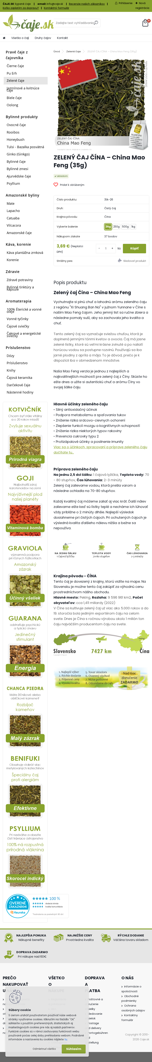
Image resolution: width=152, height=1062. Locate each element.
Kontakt (62, 38)
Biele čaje (14, 98)
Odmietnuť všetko (44, 1049)
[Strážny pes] (125, 261)
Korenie (13, 260)
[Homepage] (4, 38)
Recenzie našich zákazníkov (87, 4)
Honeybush (15, 139)
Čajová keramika (19, 377)
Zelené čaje (15, 80)
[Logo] (28, 23)
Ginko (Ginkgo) (18, 154)
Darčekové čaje (18, 385)
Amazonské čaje (19, 232)
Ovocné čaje (16, 125)
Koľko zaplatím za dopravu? (21, 8)
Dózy (10, 355)
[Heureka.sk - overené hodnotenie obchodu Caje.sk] (37, 896)
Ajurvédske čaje (19, 176)
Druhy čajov (43, 38)
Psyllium (13, 183)
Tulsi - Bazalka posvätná (25, 147)
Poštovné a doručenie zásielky (94, 1004)
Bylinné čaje (16, 161)
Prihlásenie (126, 3)
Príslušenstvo (17, 363)
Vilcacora (14, 225)
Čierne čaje (15, 66)
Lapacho (13, 210)
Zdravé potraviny (20, 280)
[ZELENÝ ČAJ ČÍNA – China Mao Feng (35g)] (101, 103)
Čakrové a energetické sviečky (24, 334)
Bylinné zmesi (17, 169)
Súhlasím (73, 1049)
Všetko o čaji (20, 38)
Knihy (11, 370)
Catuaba (13, 218)
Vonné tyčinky (17, 319)
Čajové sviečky (18, 326)
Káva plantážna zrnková (25, 252)
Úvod (57, 51)
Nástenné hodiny (20, 392)
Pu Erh (12, 73)
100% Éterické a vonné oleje (24, 310)
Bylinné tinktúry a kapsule (20, 288)
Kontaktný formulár (56, 8)
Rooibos (13, 132)
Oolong (12, 105)
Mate (10, 203)
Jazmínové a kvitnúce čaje (23, 89)
